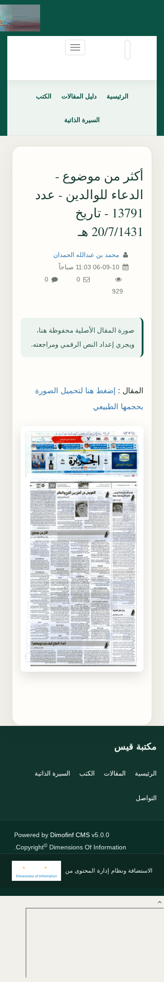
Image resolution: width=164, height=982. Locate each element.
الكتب (43, 96)
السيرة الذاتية (82, 119)
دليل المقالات (79, 96)
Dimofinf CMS (70, 834)
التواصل (146, 798)
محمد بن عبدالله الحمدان (86, 254)
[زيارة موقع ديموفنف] (36, 871)
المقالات (115, 773)
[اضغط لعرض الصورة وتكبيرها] (82, 549)
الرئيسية (117, 96)
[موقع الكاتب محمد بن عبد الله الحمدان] (29, 18)
